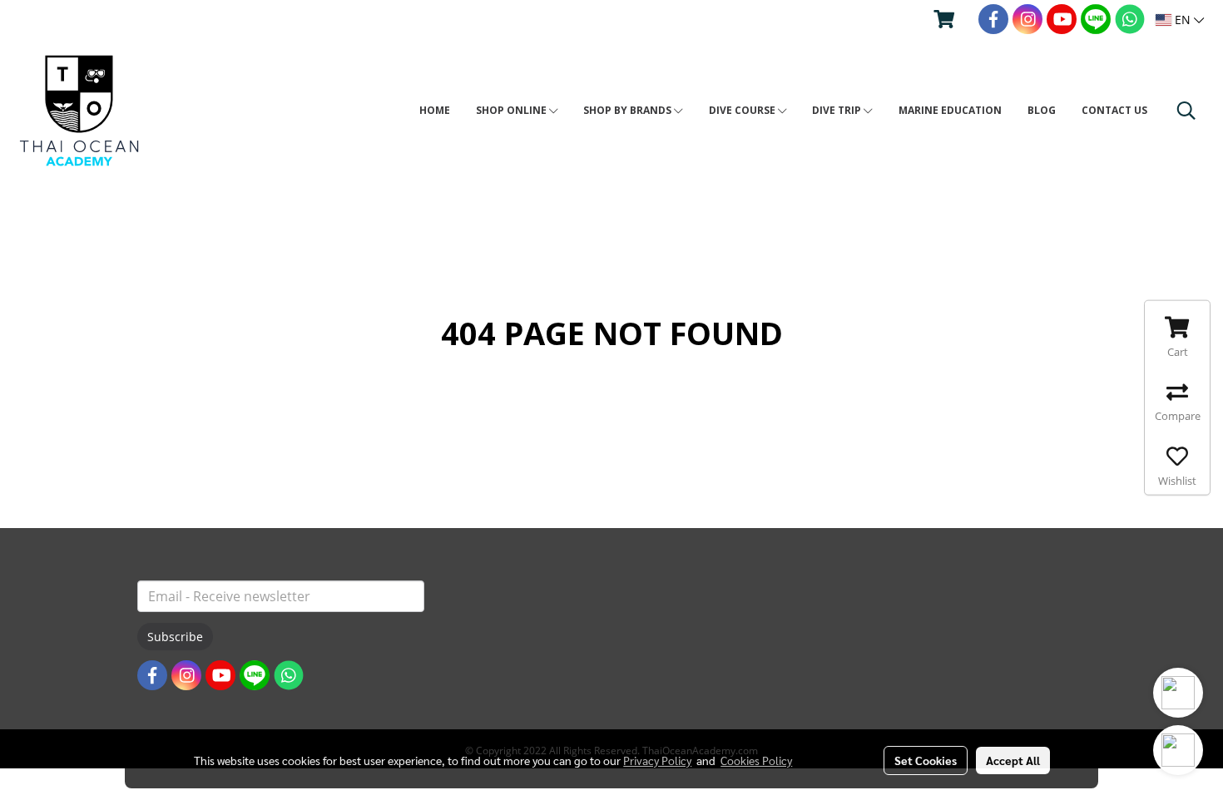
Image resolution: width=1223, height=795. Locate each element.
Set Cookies (925, 760)
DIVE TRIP (838, 110)
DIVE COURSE (743, 110)
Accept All (1013, 760)
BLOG (1041, 110)
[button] (1186, 110)
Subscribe (175, 636)
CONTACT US (1114, 110)
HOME (434, 110)
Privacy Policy (657, 760)
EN (1182, 19)
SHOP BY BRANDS (628, 110)
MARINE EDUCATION (950, 110)
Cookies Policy (756, 760)
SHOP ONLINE (512, 110)
